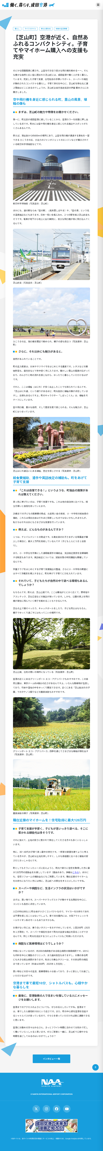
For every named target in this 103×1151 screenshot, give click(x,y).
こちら (75, 872)
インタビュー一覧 (51, 1058)
